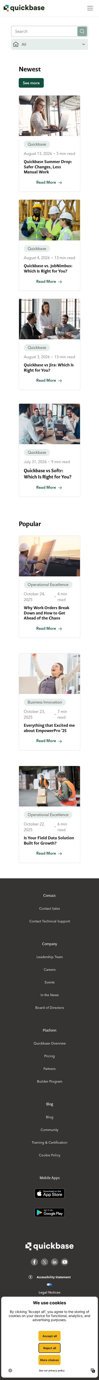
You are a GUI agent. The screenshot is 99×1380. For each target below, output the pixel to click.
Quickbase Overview (50, 1043)
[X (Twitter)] (44, 1262)
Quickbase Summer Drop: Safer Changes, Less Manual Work (48, 167)
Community (49, 1130)
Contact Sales (49, 908)
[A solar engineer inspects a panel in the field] (49, 556)
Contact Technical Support (49, 921)
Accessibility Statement (54, 1277)
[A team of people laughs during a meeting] (49, 424)
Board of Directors (49, 1007)
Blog (49, 1117)
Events (50, 982)
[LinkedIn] (54, 1262)
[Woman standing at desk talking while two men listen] (49, 319)
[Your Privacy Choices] (49, 1284)
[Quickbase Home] (49, 1246)
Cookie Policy (49, 1155)
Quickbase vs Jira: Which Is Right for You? (49, 367)
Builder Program (49, 1081)
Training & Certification (49, 1142)
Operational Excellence (48, 584)
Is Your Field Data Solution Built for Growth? (49, 840)
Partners (49, 1069)
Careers (50, 969)
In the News (50, 995)
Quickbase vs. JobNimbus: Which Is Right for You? (48, 268)
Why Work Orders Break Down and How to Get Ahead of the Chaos (46, 613)
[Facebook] (34, 1262)
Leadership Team (50, 957)
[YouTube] (64, 1262)
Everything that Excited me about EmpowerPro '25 (49, 728)
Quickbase (37, 144)
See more (31, 82)
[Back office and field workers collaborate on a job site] (49, 220)
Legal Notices (49, 1292)
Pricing (49, 1056)
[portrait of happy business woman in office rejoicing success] (49, 673)
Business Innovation (45, 702)
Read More (46, 182)
